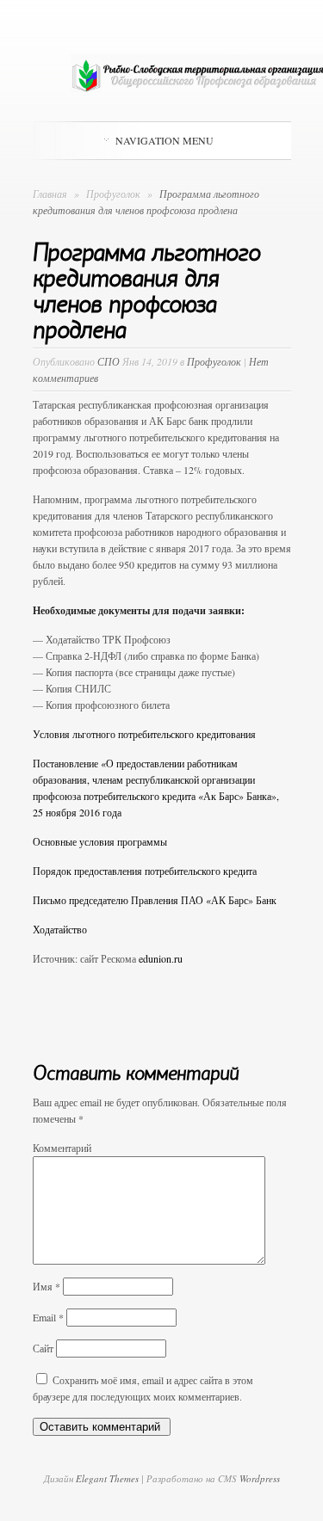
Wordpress (259, 1478)
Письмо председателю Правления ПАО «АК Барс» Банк (154, 900)
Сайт (43, 1348)
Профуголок (114, 193)
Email (48, 1317)
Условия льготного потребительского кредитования (144, 734)
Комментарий (62, 1148)
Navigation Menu (164, 140)
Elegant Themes (107, 1478)
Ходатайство (60, 929)
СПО (108, 361)
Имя (46, 1286)
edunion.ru (161, 958)
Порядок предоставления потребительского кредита (145, 871)
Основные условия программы (100, 841)
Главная (50, 193)
